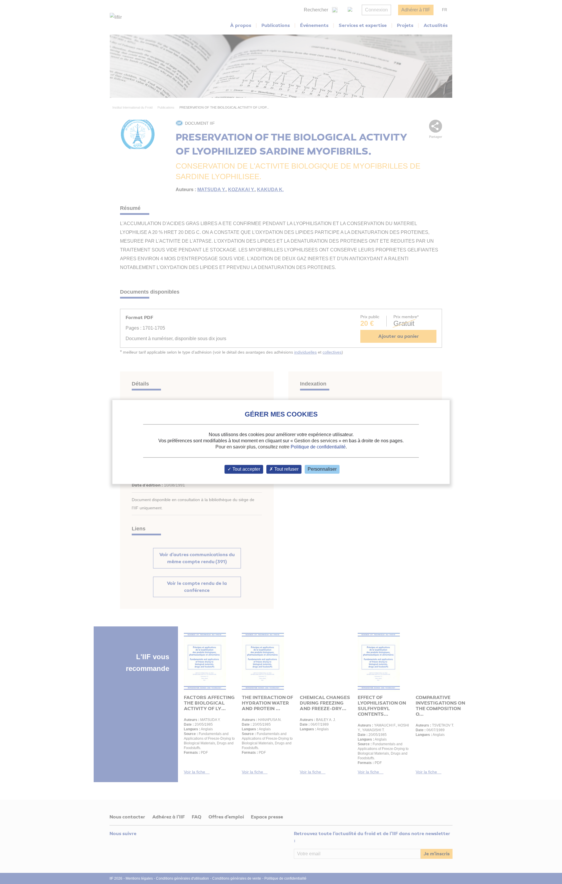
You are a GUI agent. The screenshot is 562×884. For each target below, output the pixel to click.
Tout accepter (245, 469)
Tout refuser (286, 469)
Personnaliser (322, 469)
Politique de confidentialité (318, 446)
